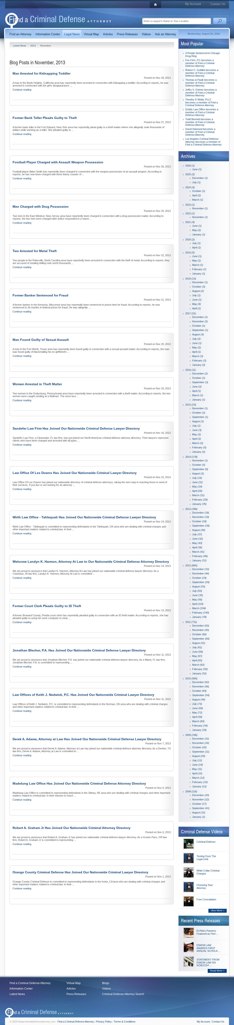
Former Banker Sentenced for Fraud (40, 295)
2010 (191, 678)
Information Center (21, 988)
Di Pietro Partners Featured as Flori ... (207, 932)
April (196, 195)
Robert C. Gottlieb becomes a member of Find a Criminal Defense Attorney (201, 73)
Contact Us (217, 4)
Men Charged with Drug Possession (41, 206)
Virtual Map (73, 983)
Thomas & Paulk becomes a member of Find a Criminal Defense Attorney (201, 82)
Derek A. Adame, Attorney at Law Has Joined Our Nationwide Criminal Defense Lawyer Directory (87, 739)
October (198, 191)
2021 (190, 222)
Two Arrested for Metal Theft (35, 251)
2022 (190, 213)
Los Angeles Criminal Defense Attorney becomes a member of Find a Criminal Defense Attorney (203, 141)
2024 (190, 187)
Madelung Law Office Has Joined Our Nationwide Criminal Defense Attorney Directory (79, 783)
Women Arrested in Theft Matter (37, 384)
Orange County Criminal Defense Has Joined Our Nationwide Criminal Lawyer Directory (80, 872)
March (197, 199)
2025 (190, 174)
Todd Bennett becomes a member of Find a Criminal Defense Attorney (199, 122)
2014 (191, 456)
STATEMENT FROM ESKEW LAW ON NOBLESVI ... (208, 962)
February (199, 269)
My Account (193, 4)
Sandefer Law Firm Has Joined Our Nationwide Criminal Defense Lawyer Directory (76, 428)
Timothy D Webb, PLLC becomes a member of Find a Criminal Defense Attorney (201, 102)
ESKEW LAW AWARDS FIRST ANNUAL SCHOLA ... (208, 948)
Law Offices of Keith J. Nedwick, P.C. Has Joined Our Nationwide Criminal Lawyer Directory (83, 695)
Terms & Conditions (125, 1021)
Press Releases (76, 994)
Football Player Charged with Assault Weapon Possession (58, 162)
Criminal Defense (206, 841)
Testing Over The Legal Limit (206, 858)
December (200, 178)
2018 (190, 278)
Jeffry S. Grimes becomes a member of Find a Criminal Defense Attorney (201, 92)
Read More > (217, 970)
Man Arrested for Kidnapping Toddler (41, 73)
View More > (217, 910)
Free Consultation (206, 899)
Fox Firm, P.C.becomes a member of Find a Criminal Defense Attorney (199, 63)
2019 (190, 252)
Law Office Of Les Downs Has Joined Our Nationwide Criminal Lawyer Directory (75, 473)
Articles (71, 988)
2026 (190, 165)
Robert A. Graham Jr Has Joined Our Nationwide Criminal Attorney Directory (71, 828)
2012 (191, 565)
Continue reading (22, 89)
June (197, 169)
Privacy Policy (104, 1021)
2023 (190, 204)
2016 (190, 370)
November (200, 208)
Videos (106, 988)
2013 (33, 45)
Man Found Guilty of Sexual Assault (41, 340)
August (198, 291)
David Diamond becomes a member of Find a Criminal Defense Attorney (200, 132)
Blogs (105, 983)
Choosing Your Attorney (205, 886)
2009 (191, 735)
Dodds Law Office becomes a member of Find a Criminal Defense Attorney (201, 112)
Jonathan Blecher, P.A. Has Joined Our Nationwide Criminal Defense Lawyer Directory (79, 650)
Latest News (20, 45)
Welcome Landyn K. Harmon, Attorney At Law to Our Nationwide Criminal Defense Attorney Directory (91, 561)
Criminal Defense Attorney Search (123, 994)
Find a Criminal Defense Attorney (30, 983)
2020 (190, 239)
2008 (191, 791)
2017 (190, 313)
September (200, 330)
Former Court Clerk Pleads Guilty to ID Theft (47, 606)
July (196, 182)
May (196, 230)
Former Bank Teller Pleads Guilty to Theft (45, 118)
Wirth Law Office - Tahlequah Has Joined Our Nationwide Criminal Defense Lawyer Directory (84, 517)
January (198, 234)
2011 (191, 622)
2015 (190, 404)
